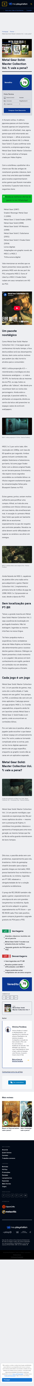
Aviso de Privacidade (18, 1374)
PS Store (21, 909)
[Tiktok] (12, 1196)
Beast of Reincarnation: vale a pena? (10, 1129)
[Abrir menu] (4, 4)
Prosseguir (7, 1380)
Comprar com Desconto (17, 110)
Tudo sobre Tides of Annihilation (14, 10)
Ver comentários (18, 1082)
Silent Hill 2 (17, 140)
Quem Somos (6, 1153)
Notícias (5, 1167)
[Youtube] (25, 1196)
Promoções (6, 1172)
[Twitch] (16, 1196)
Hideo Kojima (16, 157)
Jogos (4, 1186)
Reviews (5, 1175)
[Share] (16, 997)
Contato (5, 1155)
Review (12, 32)
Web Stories (6, 1184)
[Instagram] (8, 1196)
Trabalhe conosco (8, 1158)
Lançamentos (7, 1178)
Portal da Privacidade (10, 1375)
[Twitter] (8, 997)
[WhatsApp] (12, 997)
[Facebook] (3, 1196)
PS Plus (4, 1169)
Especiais (5, 1181)
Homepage (5, 32)
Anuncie (5, 1150)
